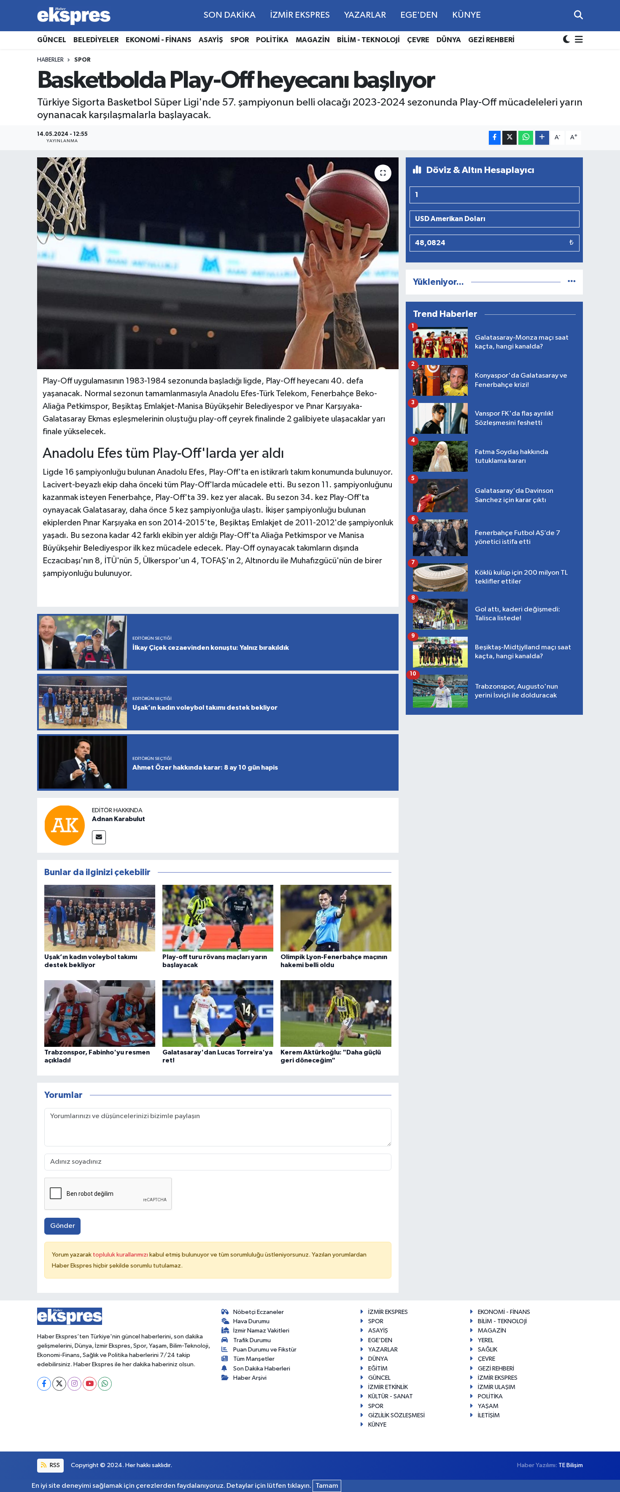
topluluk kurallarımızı (121, 1254)
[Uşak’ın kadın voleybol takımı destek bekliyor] (99, 918)
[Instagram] (74, 1384)
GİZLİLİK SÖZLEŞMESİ (396, 1415)
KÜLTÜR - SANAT (390, 1396)
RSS (54, 1465)
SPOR (239, 39)
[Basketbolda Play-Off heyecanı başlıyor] (218, 263)
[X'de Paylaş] (509, 138)
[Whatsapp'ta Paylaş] (525, 138)
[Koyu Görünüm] (567, 40)
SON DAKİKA (230, 15)
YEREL (485, 1340)
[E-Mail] (99, 837)
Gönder (62, 1226)
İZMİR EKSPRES (300, 15)
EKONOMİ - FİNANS (158, 39)
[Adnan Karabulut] (64, 825)
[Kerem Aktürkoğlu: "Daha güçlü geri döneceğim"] (335, 1013)
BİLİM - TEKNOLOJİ (368, 39)
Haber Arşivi (250, 1378)
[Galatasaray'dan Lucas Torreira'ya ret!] (217, 1013)
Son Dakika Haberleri (261, 1368)
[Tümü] (572, 282)
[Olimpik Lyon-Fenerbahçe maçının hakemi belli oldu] (335, 918)
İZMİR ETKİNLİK (388, 1387)
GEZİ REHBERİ (491, 39)
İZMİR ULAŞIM (496, 1387)
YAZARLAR (365, 15)
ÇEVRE (418, 39)
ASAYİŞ (211, 39)
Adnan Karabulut (118, 819)
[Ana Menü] (577, 40)
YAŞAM (488, 1406)
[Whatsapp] (105, 1384)
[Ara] (578, 15)
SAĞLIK (487, 1349)
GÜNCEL (51, 39)
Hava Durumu (251, 1321)
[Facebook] (44, 1384)
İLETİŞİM (489, 1415)
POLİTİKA (272, 39)
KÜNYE (466, 15)
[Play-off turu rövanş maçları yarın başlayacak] (217, 918)
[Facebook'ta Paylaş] (495, 138)
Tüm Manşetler (254, 1359)
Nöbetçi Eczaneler (258, 1312)
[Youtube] (90, 1384)
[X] (59, 1384)
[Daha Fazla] (542, 138)
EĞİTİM (378, 1368)
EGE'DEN (419, 15)
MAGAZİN (313, 39)
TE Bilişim (570, 1465)
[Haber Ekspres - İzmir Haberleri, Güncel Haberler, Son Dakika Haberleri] (74, 16)
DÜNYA (449, 39)
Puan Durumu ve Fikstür (265, 1349)
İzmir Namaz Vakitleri (261, 1330)
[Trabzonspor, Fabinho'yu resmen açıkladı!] (99, 1013)
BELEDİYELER (96, 39)
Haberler (50, 60)
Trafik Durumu (252, 1340)
